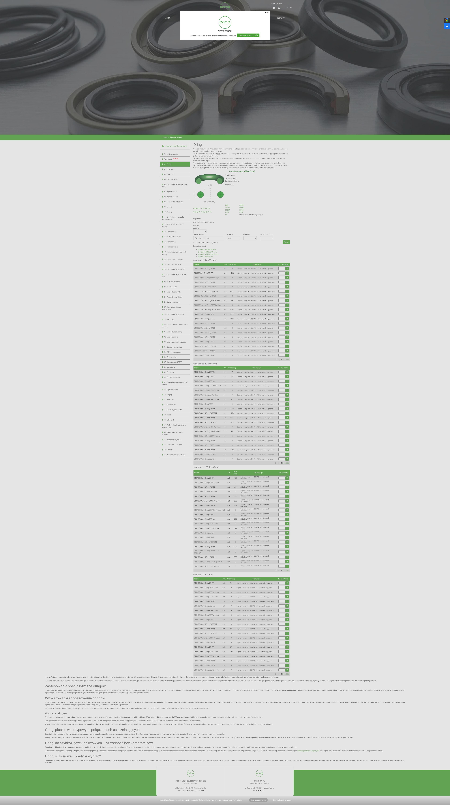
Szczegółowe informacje (282, 800)
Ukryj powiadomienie (258, 800)
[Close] (267, 12)
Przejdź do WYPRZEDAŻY (248, 35)
